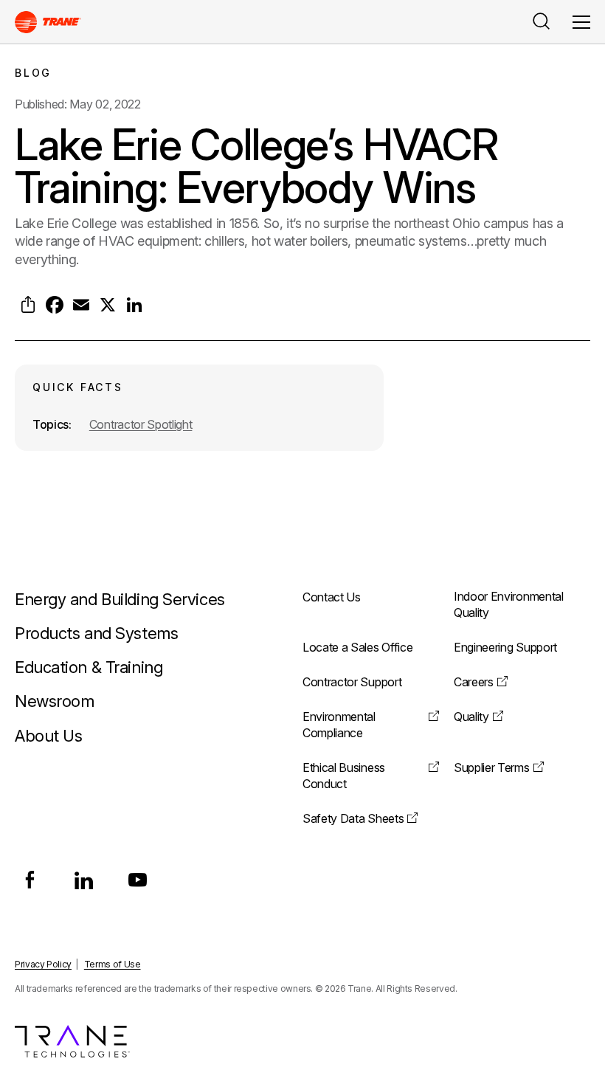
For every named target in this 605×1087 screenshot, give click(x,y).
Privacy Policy (43, 964)
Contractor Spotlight (141, 424)
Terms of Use (112, 964)
